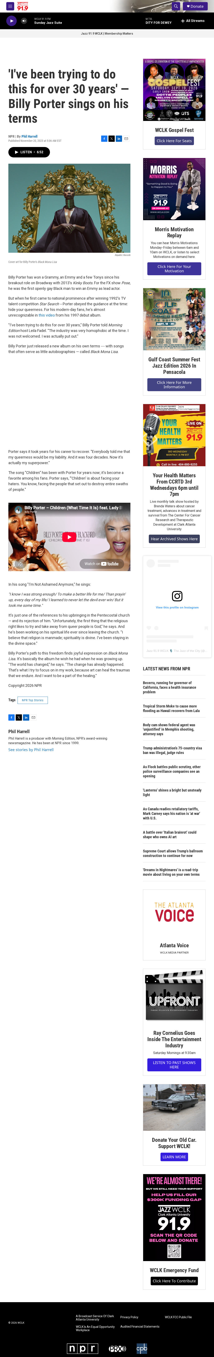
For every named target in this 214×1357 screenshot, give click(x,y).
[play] (11, 21)
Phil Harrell (29, 136)
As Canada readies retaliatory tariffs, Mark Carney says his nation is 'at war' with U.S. (171, 813)
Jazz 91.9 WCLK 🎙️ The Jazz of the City (173, 650)
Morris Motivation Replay (174, 232)
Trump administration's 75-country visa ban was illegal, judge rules (172, 750)
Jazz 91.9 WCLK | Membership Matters (107, 33)
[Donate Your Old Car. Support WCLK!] (174, 1107)
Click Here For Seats (174, 140)
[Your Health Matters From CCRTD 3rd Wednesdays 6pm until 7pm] (174, 435)
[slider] (30, 21)
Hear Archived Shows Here (174, 538)
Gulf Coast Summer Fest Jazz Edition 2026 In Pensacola (174, 365)
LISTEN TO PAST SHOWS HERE (174, 1064)
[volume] (24, 21)
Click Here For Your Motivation (174, 268)
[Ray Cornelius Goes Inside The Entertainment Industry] (174, 996)
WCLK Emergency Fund (174, 1270)
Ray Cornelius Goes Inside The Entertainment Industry (174, 1039)
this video (47, 315)
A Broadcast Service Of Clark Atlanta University (95, 1318)
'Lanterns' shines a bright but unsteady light (172, 792)
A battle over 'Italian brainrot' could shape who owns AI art (169, 834)
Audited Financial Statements (139, 1326)
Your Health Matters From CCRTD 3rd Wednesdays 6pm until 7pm (174, 484)
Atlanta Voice (174, 945)
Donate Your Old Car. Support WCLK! (174, 1143)
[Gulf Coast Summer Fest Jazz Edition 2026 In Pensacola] (174, 319)
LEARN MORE (174, 1156)
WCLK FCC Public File (178, 1317)
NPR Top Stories (32, 700)
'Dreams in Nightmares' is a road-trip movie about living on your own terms (171, 872)
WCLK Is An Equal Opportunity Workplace (95, 1328)
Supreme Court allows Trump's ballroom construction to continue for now (173, 853)
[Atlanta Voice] (174, 913)
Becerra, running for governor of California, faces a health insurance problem (169, 687)
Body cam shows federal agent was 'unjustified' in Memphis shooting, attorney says (169, 729)
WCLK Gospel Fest (174, 130)
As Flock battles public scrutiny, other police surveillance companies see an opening (172, 771)
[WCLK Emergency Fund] (174, 1217)
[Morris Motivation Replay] (174, 189)
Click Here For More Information (174, 384)
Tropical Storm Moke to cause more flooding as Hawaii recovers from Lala (171, 708)
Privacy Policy (129, 1317)
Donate (197, 6)
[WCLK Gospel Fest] (174, 90)
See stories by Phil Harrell (31, 749)
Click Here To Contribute (174, 1280)
